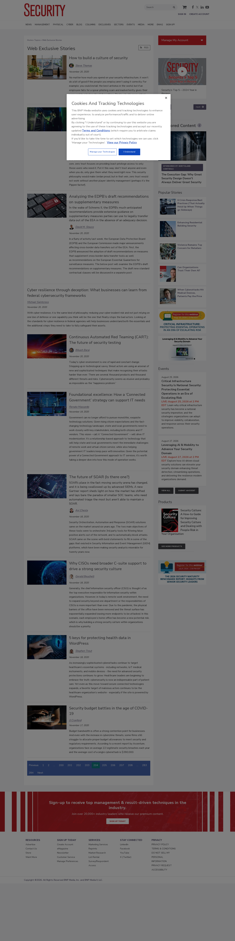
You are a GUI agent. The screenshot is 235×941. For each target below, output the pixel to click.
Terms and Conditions (96, 130)
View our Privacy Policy (122, 142)
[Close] (166, 97)
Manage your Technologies (102, 151)
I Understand (129, 151)
